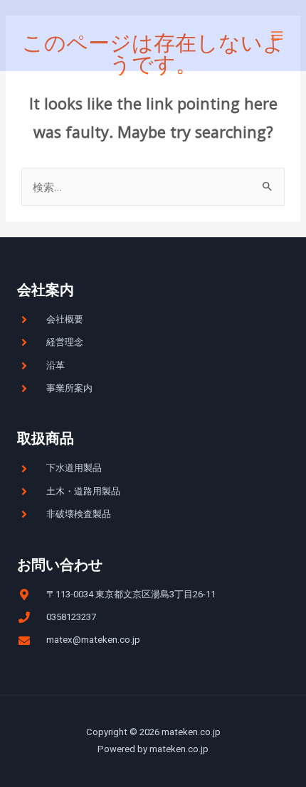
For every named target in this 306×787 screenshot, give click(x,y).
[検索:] (153, 187)
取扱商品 (45, 438)
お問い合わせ (59, 564)
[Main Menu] (277, 35)
